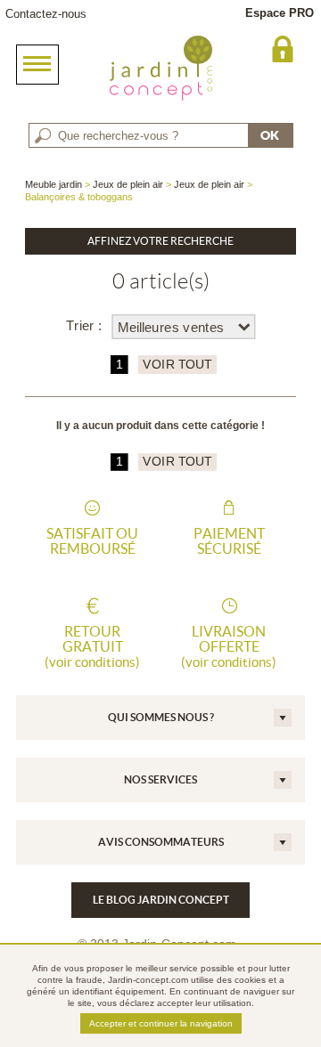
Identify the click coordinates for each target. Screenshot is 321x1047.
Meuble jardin (53, 184)
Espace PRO (279, 13)
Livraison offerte (228, 646)
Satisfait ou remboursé (92, 541)
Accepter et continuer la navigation (161, 1023)
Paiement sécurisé (229, 541)
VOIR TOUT (177, 364)
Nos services (160, 779)
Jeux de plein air (128, 184)
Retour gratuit (92, 646)
